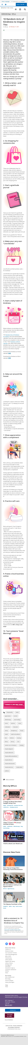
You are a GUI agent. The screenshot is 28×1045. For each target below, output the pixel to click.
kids (6, 738)
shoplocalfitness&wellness (11, 756)
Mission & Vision (9, 951)
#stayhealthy (10, 713)
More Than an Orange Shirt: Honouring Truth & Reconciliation (13, 868)
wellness (7, 771)
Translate (23, 1)
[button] (2, 4)
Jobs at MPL (8, 956)
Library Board (8, 959)
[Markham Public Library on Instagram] (10, 944)
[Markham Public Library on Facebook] (6, 944)
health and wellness (15, 735)
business (13, 724)
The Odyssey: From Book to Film (12, 904)
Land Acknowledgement (11, 954)
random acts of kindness (10, 746)
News (6, 972)
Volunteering (8, 958)
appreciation (8, 716)
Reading (21, 746)
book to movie (19, 906)
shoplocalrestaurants (10, 764)
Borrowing (7, 978)
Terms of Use (8, 1025)
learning (19, 738)
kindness (12, 738)
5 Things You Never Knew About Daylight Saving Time (12, 802)
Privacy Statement (17, 1025)
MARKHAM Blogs (6, 14)
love (18, 742)
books (6, 724)
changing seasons (14, 807)
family (6, 731)
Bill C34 (5, 888)
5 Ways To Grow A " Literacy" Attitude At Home (12, 823)
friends (21, 731)
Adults (17, 713)
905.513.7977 (8, 1005)
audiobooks (10, 826)
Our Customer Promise (11, 952)
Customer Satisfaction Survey (10, 970)
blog (22, 826)
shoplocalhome (8, 760)
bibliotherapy (8, 720)
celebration (7, 727)
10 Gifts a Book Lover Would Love (12, 843)
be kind (15, 716)
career (19, 724)
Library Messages (9, 982)
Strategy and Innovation (8, 965)
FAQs (6, 986)
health (6, 735)
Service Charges (9, 980)
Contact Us (8, 949)
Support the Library (10, 961)
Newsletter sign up (10, 968)
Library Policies (9, 963)
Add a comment (10, 779)
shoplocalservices (9, 767)
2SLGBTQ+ (5, 906)
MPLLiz (14, 14)
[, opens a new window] (9, 1017)
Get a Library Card (9, 977)
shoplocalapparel (9, 749)
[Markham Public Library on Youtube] (13, 944)
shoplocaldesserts (9, 753)
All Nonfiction (10, 805)
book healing (17, 720)
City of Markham (9, 1019)
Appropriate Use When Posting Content (12, 929)
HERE (9, 353)
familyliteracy (14, 731)
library (6, 742)
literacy (12, 742)
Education (15, 727)
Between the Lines (18, 805)
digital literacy (10, 888)
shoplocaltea (19, 767)
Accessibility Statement (14, 1027)
